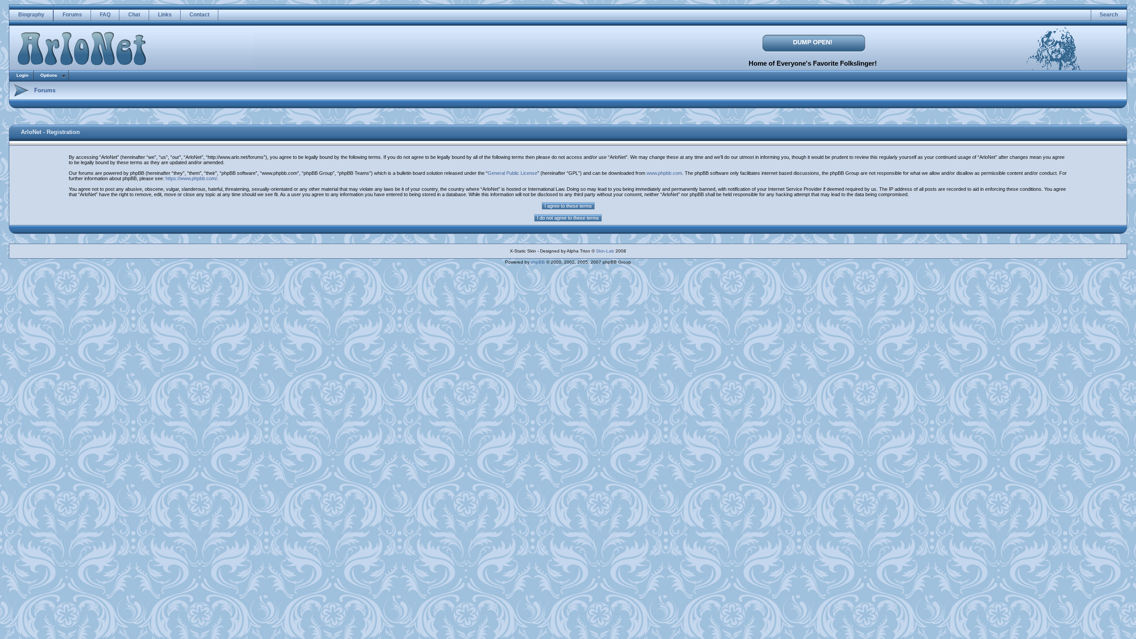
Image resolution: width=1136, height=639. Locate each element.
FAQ (105, 15)
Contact (199, 15)
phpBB (538, 262)
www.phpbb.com (664, 173)
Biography (31, 15)
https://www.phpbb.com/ (191, 178)
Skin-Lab (605, 250)
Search (1109, 15)
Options (48, 75)
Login (22, 75)
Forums (72, 15)
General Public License (512, 173)
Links (165, 15)
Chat (134, 15)
